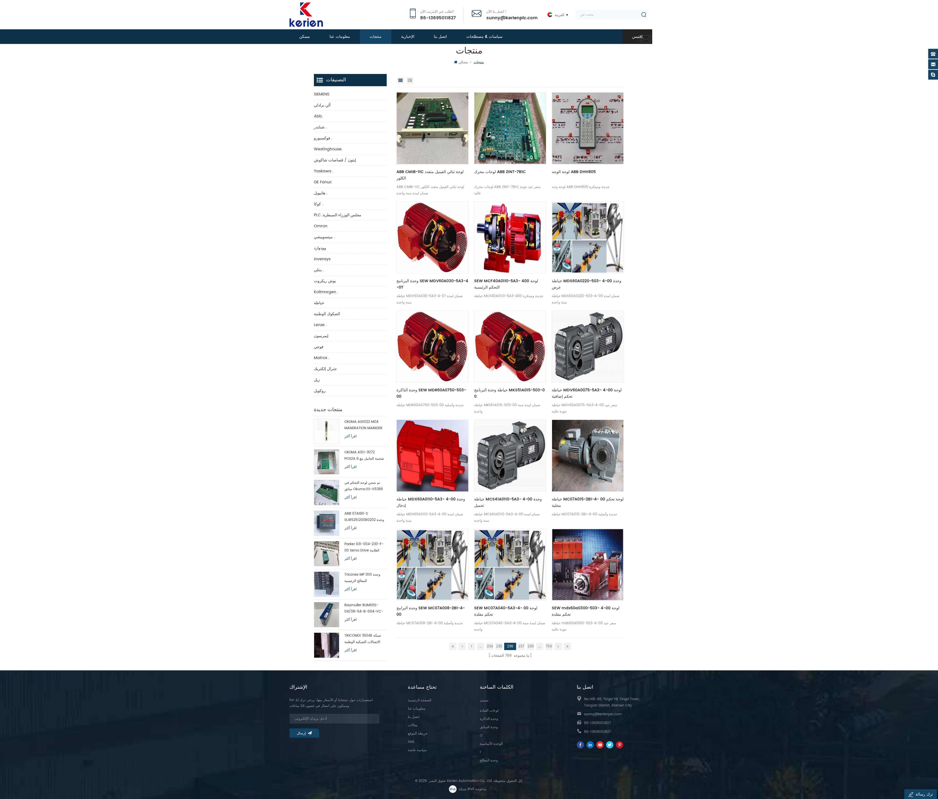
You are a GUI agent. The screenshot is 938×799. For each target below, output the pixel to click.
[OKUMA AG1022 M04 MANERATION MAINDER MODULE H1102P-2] (326, 431)
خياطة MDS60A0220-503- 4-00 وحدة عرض (586, 284)
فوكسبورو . (323, 138)
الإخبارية (407, 36)
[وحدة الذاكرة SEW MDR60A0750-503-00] (432, 347)
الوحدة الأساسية (491, 744)
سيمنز (484, 700)
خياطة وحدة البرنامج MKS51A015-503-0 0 (509, 393)
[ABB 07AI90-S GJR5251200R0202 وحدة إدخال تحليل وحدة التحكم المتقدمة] (326, 523)
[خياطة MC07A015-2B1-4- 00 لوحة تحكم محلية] (588, 456)
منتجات (376, 36)
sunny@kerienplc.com (512, 18)
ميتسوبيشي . (324, 237)
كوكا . (318, 204)
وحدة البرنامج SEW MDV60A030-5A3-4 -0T (432, 284)
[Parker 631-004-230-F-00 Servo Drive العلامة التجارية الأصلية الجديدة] (326, 553)
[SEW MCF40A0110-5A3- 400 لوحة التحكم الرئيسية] (510, 237)
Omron (320, 226)
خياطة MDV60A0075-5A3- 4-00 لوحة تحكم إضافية (587, 393)
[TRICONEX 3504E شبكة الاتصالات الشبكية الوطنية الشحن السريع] (326, 645)
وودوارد (320, 248)
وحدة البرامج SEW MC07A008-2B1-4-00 (430, 611)
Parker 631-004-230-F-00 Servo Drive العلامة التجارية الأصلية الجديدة (364, 547)
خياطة (319, 303)
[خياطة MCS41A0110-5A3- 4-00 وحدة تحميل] (510, 456)
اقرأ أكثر (350, 436)
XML (411, 742)
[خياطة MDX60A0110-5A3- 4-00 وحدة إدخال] (432, 456)
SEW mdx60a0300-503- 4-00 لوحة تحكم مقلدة (585, 611)
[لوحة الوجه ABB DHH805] (588, 128)
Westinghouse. (328, 149)
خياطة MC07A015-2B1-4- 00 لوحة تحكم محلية (588, 502)
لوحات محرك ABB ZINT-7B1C (500, 172)
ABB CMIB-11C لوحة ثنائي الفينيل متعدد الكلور (430, 175)
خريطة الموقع (418, 733)
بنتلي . (319, 270)
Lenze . (320, 325)
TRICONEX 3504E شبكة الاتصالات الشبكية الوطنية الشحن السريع (362, 639)
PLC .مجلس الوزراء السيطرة (337, 215)
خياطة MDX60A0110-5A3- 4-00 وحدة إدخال (430, 502)
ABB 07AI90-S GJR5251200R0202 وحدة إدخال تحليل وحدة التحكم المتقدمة (364, 517)
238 (531, 646)
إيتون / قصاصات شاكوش (335, 160)
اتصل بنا (440, 36)
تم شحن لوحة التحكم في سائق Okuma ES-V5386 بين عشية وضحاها (363, 486)
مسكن (304, 36)
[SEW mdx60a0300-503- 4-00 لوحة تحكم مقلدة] (588, 565)
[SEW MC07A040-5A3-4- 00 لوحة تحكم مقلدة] (510, 565)
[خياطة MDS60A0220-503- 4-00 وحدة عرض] (588, 237)
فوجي (318, 347)
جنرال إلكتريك (325, 369)
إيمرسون (321, 336)
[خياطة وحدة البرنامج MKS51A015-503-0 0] (510, 347)
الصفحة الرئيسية (419, 700)
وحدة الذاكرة (489, 719)
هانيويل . (320, 193)
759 (549, 646)
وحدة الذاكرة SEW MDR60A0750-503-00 (431, 393)
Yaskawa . (323, 171)
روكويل (320, 391)
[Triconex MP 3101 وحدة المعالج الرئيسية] (326, 584)
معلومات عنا (340, 36)
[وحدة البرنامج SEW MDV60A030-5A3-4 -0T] (432, 237)
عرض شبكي (400, 80)
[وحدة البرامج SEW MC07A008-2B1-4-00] (432, 565)
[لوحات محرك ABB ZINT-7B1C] (510, 128)
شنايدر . (320, 127)
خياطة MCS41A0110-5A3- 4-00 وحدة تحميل (508, 502)
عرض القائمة (410, 80)
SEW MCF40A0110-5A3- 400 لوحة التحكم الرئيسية (506, 284)
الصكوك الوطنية (327, 314)
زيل (317, 380)
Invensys (322, 259)
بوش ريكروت (325, 281)
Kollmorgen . (326, 292)
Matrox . (322, 358)
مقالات (413, 725)
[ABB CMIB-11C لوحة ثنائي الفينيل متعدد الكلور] (432, 128)
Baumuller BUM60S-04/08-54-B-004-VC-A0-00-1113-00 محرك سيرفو (363, 608)
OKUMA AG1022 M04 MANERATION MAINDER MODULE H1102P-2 (363, 425)
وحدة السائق (489, 727)
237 (521, 646)
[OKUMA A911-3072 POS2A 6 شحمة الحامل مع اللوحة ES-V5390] (326, 461)
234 (490, 646)
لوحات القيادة (489, 710)
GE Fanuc (323, 182)
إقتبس (637, 36)
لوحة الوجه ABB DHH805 (574, 172)
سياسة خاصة (417, 750)
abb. (318, 116)
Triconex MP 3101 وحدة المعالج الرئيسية (362, 578)
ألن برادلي (322, 105)
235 (499, 646)
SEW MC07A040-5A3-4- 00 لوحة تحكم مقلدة (505, 611)
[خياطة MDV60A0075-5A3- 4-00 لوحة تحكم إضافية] (588, 347)
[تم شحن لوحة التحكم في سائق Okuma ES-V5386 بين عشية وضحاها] (326, 492)
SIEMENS (321, 94)
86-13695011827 (438, 18)
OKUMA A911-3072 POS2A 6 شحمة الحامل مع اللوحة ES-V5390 (364, 455)
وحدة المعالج (489, 760)
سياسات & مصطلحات (484, 36)
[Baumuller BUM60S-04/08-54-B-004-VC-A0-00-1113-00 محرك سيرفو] (326, 614)
